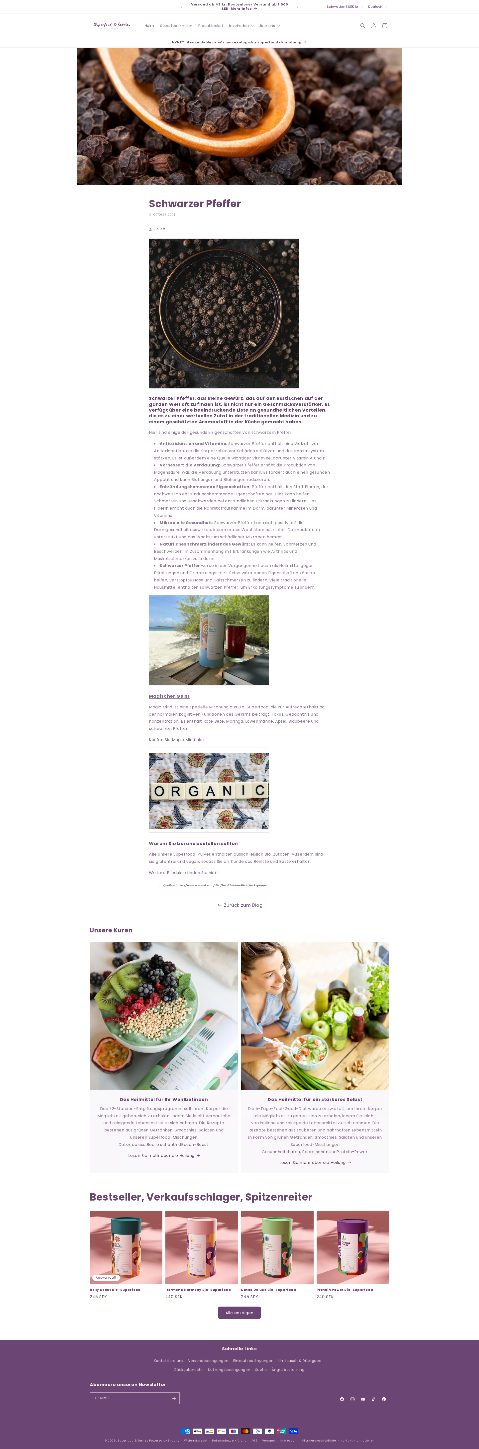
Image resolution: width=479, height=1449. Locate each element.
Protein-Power (352, 1152)
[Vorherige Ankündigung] (181, 6)
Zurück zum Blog (243, 905)
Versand (268, 1440)
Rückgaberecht (188, 1369)
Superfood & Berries (133, 1441)
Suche (261, 1369)
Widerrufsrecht (196, 1440)
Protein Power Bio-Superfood (345, 1290)
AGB (254, 1440)
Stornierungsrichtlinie (319, 1440)
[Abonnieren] (173, 1398)
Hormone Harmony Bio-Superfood (198, 1290)
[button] (241, 25)
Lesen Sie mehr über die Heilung (161, 1155)
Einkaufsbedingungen (253, 1360)
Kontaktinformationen (357, 1440)
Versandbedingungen (208, 1360)
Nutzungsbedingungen (229, 1369)
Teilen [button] (159, 228)
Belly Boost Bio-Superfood (115, 1290)
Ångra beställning (288, 1369)
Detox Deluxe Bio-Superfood (268, 1290)
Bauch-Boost (195, 1144)
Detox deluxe (132, 1144)
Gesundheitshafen (281, 1152)
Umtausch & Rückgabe (299, 1360)
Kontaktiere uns (168, 1360)
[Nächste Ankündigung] (297, 6)
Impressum (288, 1440)
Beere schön (160, 1144)
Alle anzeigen (239, 1312)
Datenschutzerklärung (229, 1440)
